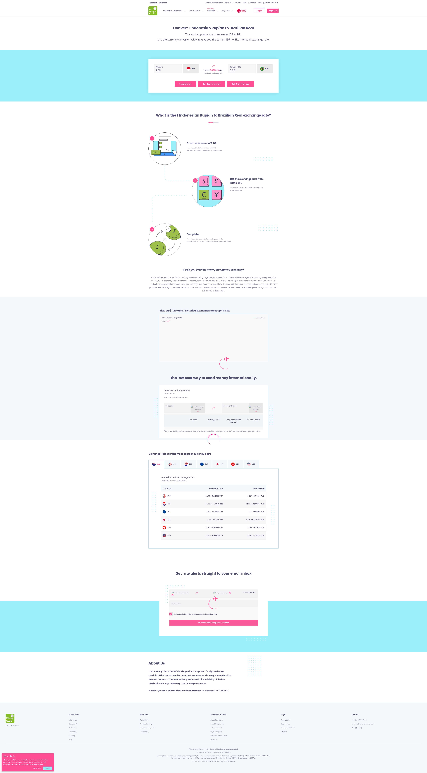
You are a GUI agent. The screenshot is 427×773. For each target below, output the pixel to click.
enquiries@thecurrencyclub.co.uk (363, 724)
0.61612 (216, 512)
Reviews (238, 3)
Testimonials (73, 728)
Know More (37, 768)
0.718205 (215, 535)
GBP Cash (211, 10)
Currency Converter (271, 3)
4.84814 (215, 504)
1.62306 (257, 512)
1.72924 (257, 527)
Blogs (260, 3)
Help (244, 3)
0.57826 (215, 527)
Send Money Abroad (217, 724)
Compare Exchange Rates (214, 3)
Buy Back (226, 11)
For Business (144, 732)
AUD (158, 464)
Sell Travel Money (240, 84)
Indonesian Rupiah (196, 115)
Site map (284, 732)
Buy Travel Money (212, 84)
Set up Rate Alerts (216, 720)
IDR (231, 34)
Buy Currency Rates (216, 732)
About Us (228, 3)
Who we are (73, 720)
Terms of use (285, 724)
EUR (206, 464)
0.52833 (215, 496)
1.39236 (257, 535)
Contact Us (252, 3)
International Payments (172, 11)
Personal (153, 3)
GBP (175, 464)
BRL (239, 34)
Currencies (214, 740)
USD (253, 464)
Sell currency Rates (216, 728)
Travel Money (194, 11)
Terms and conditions (288, 728)
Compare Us (73, 724)
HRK (190, 464)
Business (163, 3)
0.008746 (256, 519)
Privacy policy (285, 720)
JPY (221, 464)
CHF (237, 464)
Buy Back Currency (146, 724)
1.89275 (257, 496)
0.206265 (257, 504)
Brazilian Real (230, 115)
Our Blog (72, 736)
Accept (48, 768)
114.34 (216, 519)
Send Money (185, 84)
